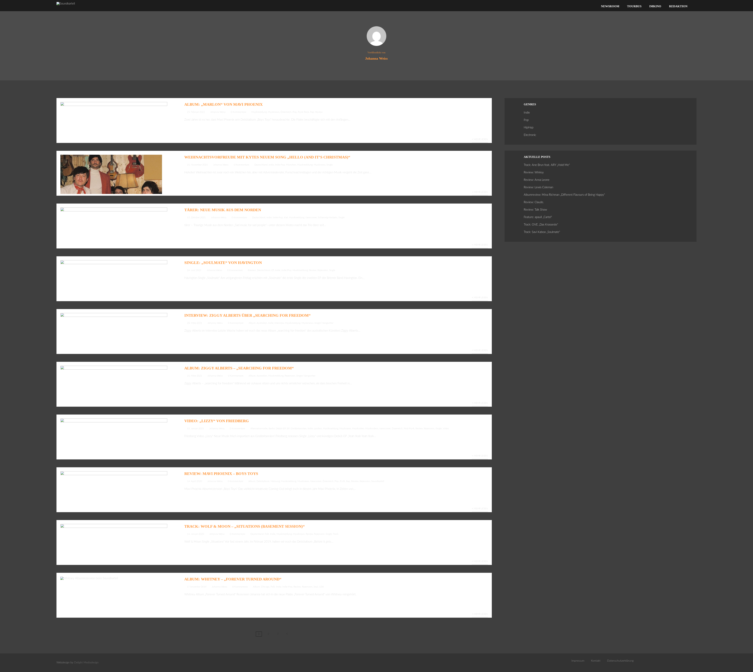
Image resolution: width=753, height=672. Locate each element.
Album (252, 323)
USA (321, 587)
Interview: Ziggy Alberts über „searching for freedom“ (247, 315)
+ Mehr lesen (480, 139)
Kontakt (595, 660)
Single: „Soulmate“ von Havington (223, 262)
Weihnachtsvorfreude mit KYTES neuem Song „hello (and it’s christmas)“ (267, 157)
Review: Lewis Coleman (538, 187)
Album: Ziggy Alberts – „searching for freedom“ (239, 368)
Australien (262, 323)
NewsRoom (610, 6)
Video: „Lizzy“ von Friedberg (216, 421)
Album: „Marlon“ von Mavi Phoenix (223, 104)
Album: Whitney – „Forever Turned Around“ (232, 579)
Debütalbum (262, 481)
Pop (295, 112)
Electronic (530, 135)
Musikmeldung (259, 112)
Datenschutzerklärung (620, 660)
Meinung (275, 481)
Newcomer (311, 217)
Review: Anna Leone (536, 179)
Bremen (252, 270)
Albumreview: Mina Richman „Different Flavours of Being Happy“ (564, 194)
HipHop (528, 127)
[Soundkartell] (65, 3)
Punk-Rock (303, 112)
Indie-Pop (280, 165)
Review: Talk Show (535, 209)
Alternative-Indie (258, 428)
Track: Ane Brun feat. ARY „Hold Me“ (547, 165)
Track (335, 534)
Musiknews (273, 112)
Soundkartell (377, 481)
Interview (279, 323)
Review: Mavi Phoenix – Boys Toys (221, 473)
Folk (267, 534)
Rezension (322, 270)
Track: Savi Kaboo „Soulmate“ (542, 232)
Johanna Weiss (218, 112)
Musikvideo (358, 428)
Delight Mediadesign (86, 662)
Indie (271, 165)
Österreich (286, 112)
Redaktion (678, 6)
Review (319, 112)
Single (329, 165)
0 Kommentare (238, 112)
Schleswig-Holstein (327, 217)
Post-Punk (409, 428)
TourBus (634, 6)
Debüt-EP (281, 428)
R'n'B (342, 481)
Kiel (286, 217)
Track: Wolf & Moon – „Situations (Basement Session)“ (244, 526)
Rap (312, 112)
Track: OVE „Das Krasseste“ (541, 224)
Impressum (577, 660)
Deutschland (260, 165)
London (318, 428)
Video (446, 428)
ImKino (655, 6)
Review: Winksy (534, 172)
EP (272, 270)
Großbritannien (298, 428)
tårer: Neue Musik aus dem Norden (222, 210)
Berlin (272, 428)
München (291, 165)
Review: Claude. (534, 202)
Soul (316, 587)
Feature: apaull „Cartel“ (538, 217)
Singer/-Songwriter (323, 323)
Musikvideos (371, 428)
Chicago (265, 587)
